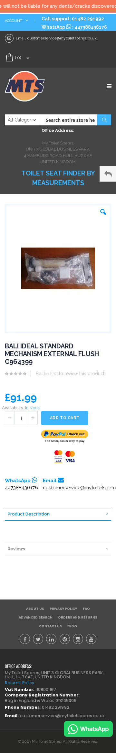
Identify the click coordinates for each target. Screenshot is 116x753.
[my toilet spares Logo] (31, 86)
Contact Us (50, 626)
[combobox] (75, 119)
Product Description (29, 514)
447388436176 (90, 27)
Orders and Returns (77, 617)
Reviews (16, 548)
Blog (72, 626)
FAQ (86, 608)
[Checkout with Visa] (65, 456)
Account (14, 21)
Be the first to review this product (70, 373)
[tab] (58, 514)
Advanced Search (36, 617)
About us (35, 608)
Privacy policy (63, 608)
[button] (103, 210)
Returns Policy (19, 683)
